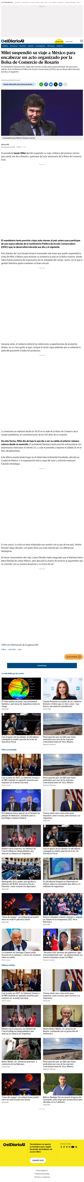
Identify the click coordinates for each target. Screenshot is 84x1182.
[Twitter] (56, 84)
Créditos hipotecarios (70, 2)
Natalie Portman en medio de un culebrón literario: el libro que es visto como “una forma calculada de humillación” (62, 704)
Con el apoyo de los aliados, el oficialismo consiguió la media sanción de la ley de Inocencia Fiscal (20, 739)
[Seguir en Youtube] (72, 1147)
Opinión (30, 46)
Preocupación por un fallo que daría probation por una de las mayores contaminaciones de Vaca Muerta (59, 739)
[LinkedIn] (60, 84)
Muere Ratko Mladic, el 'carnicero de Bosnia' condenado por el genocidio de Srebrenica (60, 1031)
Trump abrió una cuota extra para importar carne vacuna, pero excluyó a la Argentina (61, 815)
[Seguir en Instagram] (69, 1147)
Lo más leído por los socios (13, 673)
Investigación (40, 46)
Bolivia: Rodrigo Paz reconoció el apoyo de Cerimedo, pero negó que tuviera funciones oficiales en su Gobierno (62, 1099)
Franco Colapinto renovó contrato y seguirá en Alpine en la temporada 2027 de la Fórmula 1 (62, 919)
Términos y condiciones (42, 1177)
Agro (20, 649)
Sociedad (22, 46)
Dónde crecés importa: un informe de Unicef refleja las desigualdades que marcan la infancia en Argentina (19, 851)
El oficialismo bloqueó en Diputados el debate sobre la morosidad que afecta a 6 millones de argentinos (61, 884)
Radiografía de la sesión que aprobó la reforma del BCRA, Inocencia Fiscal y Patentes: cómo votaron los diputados (19, 884)
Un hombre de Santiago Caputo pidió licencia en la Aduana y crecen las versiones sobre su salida (21, 955)
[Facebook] (46, 84)
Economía (13, 46)
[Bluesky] (51, 84)
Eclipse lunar (61, 2)
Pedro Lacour (6, 785)
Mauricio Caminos (49, 960)
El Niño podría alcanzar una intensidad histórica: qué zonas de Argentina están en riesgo (21, 704)
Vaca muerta (18, 2)
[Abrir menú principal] (81, 41)
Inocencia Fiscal (25, 2)
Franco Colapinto (53, 2)
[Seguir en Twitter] (61, 1147)
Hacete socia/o (59, 41)
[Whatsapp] (41, 84)
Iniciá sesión (69, 41)
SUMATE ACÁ (38, 1160)
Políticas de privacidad (42, 1174)
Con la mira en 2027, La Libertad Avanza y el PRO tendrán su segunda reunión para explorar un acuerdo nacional (21, 780)
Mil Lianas (51, 46)
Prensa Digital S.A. (42, 1170)
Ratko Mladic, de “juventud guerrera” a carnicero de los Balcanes (19, 1062)
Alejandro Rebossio (49, 744)
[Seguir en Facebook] (64, 1147)
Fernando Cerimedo (35, 2)
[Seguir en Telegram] (66, 1147)
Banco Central (44, 2)
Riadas (78, 2)
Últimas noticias (8, 965)
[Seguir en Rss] (76, 1147)
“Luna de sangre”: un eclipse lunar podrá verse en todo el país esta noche (20, 918)
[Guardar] (65, 84)
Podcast (60, 46)
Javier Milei (12, 649)
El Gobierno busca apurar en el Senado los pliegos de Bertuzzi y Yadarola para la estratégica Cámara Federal (21, 815)
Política (5, 46)
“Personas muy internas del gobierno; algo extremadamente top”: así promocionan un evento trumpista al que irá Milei (62, 955)
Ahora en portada (9, 750)
